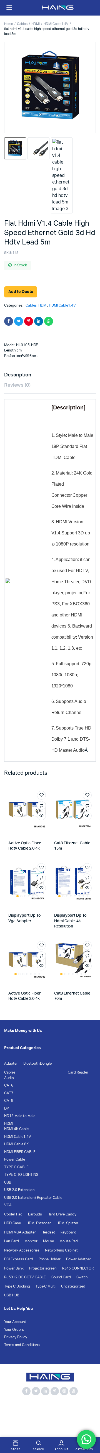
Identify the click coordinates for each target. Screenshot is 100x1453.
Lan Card (11, 1241)
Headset (48, 1232)
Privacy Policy (15, 1337)
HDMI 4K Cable (16, 1129)
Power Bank (14, 1268)
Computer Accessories (23, 1412)
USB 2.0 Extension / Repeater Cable (33, 1198)
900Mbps (12, 1406)
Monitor (31, 1241)
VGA (8, 1205)
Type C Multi (46, 1286)
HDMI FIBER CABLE (20, 1152)
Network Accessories (21, 1250)
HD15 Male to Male (19, 1116)
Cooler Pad (13, 1214)
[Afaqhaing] (58, 7)
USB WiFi (74, 1419)
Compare (41, 805)
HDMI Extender (38, 1223)
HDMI (35, 24)
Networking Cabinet (61, 1250)
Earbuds (35, 1214)
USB (7, 1182)
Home (8, 24)
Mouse (48, 1241)
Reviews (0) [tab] (17, 385)
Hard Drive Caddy (62, 1214)
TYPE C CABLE (16, 1167)
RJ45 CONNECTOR (78, 1268)
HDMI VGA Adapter (20, 1232)
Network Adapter (19, 1419)
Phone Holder (50, 1259)
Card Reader (78, 1072)
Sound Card (61, 1277)
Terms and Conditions (22, 1345)
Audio (9, 1078)
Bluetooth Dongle (37, 1063)
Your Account (15, 1322)
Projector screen (43, 1268)
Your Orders (14, 1330)
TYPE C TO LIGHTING (21, 1175)
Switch (82, 1277)
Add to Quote (20, 292)
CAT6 (8, 1085)
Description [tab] (17, 375)
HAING (76, 1412)
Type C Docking (17, 1286)
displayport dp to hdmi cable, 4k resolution (70, 921)
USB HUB (11, 1295)
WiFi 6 (9, 1425)
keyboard (68, 1232)
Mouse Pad (68, 1241)
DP (6, 1108)
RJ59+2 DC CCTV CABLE (25, 1277)
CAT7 (8, 1093)
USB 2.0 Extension (19, 1190)
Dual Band (56, 1412)
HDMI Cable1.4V (56, 24)
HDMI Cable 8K (16, 1144)
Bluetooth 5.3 (37, 1406)
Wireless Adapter (34, 1425)
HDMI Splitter (67, 1223)
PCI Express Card (18, 1259)
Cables (22, 24)
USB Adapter (50, 1419)
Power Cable (14, 1159)
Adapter (11, 1063)
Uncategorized (73, 1286)
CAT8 (8, 1101)
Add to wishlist (41, 795)
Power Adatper (78, 1259)
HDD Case (12, 1223)
